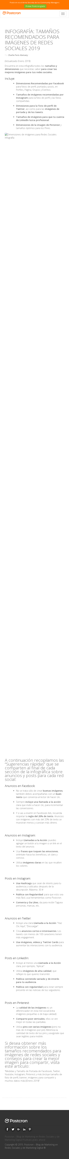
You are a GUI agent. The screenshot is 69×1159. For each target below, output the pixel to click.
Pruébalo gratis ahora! (33, 1139)
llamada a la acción (50, 801)
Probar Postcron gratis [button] (35, 6)
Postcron (56, 897)
